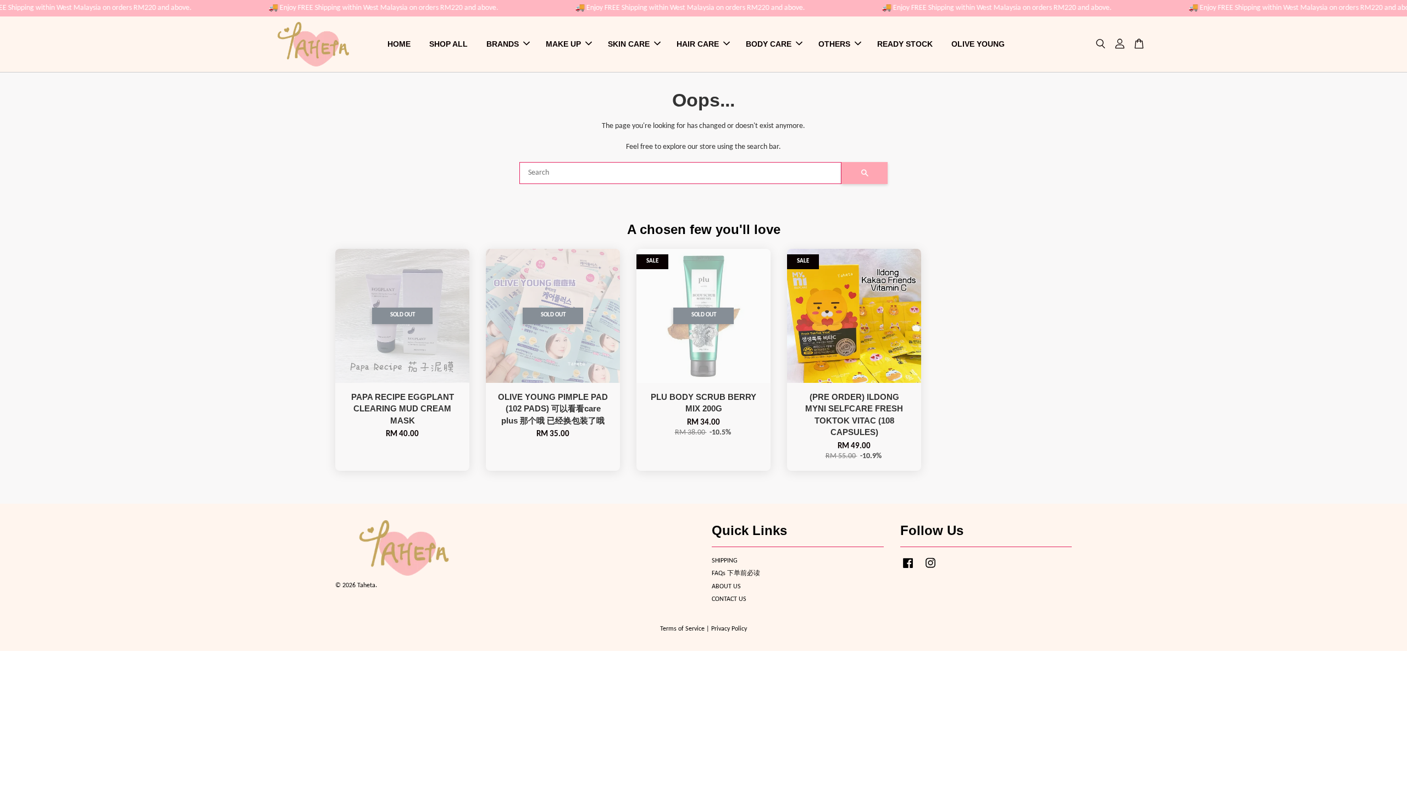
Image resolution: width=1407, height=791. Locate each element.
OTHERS (834, 44)
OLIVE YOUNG (978, 44)
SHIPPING (725, 561)
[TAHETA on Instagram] (930, 569)
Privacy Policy (729, 629)
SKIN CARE (629, 44)
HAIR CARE (698, 44)
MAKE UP (563, 44)
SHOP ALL (448, 44)
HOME (399, 44)
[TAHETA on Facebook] (908, 569)
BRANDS (502, 44)
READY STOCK (905, 44)
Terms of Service (682, 629)
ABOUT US (726, 586)
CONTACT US (729, 599)
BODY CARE (768, 44)
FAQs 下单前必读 (736, 573)
